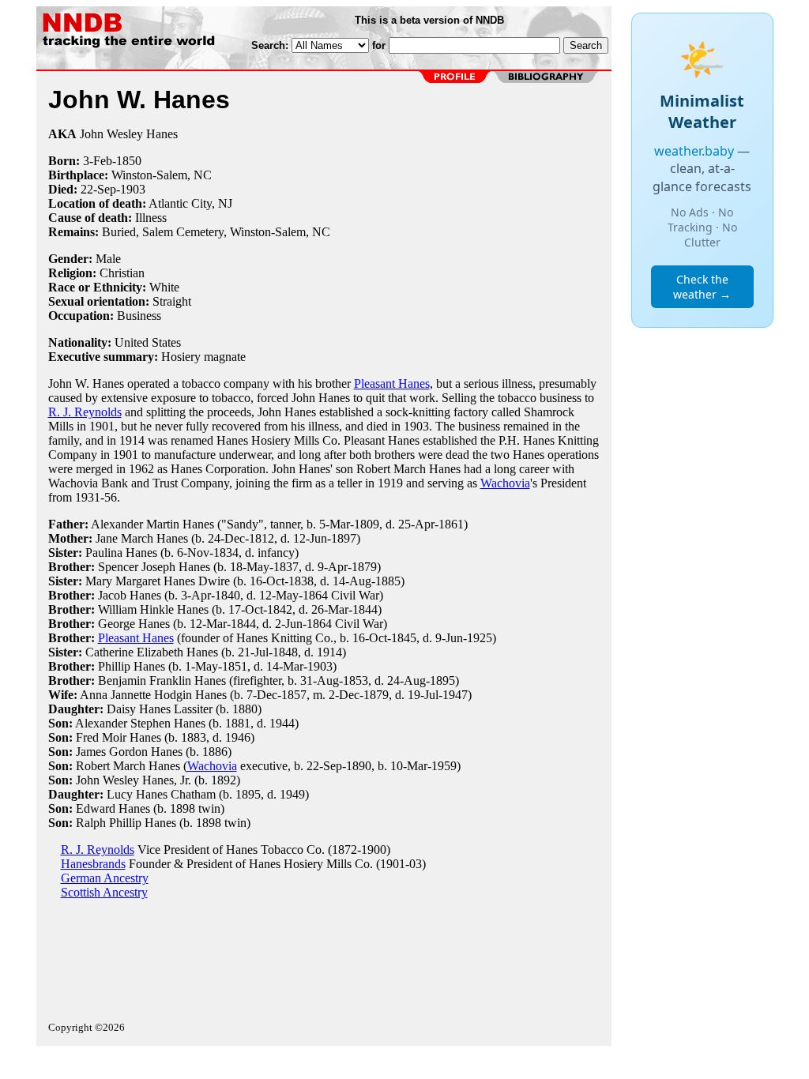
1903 (132, 189)
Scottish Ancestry (104, 892)
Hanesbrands (93, 863)
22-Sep (98, 189)
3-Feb (97, 160)
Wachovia (505, 483)
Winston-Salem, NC (161, 175)
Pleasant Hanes (392, 383)
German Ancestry (105, 878)
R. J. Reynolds (85, 412)
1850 (128, 160)
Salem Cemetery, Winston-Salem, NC (236, 232)
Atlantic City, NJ (190, 203)
